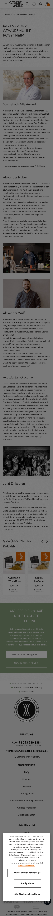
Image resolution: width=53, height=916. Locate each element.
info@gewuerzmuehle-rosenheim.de (28, 750)
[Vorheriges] (42, 541)
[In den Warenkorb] (20, 556)
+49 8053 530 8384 (28, 742)
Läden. (36, 756)
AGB (26, 831)
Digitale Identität (26, 814)
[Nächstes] (47, 541)
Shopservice (26, 765)
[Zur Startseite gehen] (16, 4)
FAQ (26, 772)
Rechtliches (26, 825)
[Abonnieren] (26, 663)
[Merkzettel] (34, 4)
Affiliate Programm (26, 807)
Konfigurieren (27, 883)
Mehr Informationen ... (26, 865)
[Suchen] (27, 4)
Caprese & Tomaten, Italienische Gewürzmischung (14, 580)
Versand (26, 786)
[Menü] (6, 4)
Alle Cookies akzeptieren (27, 894)
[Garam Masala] (39, 563)
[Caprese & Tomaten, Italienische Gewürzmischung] (14, 563)
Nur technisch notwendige (27, 873)
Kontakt (26, 779)
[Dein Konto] (40, 4)
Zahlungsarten (26, 793)
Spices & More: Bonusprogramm (26, 800)
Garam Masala (39, 579)
